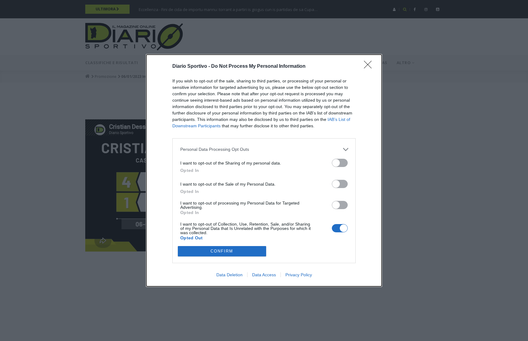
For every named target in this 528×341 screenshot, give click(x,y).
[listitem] (264, 149)
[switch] (340, 163)
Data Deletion (229, 274)
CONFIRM (222, 251)
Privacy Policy (298, 274)
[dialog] (264, 170)
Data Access (264, 274)
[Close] (370, 66)
